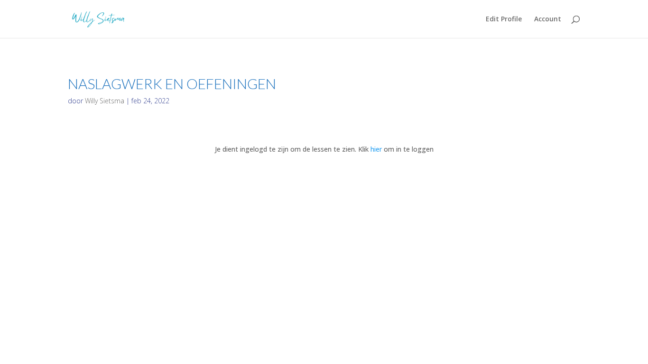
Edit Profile (504, 19)
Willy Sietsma (104, 100)
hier (376, 149)
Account (547, 19)
